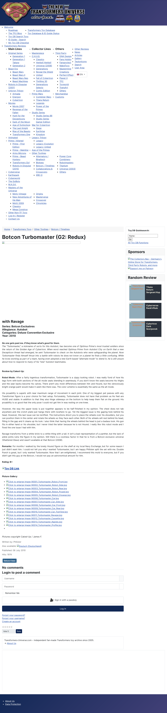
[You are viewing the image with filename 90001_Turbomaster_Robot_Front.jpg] (36, 481)
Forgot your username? (13, 618)
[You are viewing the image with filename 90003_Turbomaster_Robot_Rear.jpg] (36, 488)
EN (81, 74)
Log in (63, 608)
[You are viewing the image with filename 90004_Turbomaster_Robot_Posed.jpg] (37, 491)
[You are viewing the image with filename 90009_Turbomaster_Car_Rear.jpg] (35, 508)
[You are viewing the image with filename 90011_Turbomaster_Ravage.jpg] (34, 515)
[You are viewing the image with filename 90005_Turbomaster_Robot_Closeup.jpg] (38, 495)
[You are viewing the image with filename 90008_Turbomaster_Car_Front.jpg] (35, 505)
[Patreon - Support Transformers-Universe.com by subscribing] (140, 268)
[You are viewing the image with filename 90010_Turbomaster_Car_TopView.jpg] (37, 511)
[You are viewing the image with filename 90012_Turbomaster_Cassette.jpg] (35, 518)
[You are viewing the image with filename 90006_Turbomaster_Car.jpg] (32, 498)
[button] (15, 49)
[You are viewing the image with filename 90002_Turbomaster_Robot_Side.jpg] (36, 484)
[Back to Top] (164, 710)
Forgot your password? (13, 615)
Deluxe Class (9, 561)
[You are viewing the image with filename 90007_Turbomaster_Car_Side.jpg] (35, 501)
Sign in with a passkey (65, 600)
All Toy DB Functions (138, 242)
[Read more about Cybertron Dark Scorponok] (137, 329)
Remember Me (12, 593)
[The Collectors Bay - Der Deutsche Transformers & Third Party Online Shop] (145, 262)
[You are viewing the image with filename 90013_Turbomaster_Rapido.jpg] (34, 521)
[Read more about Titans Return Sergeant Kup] (137, 292)
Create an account (11, 621)
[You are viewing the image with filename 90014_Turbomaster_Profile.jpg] (34, 525)
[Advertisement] (82, 670)
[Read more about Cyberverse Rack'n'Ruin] (137, 310)
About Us (11, 643)
